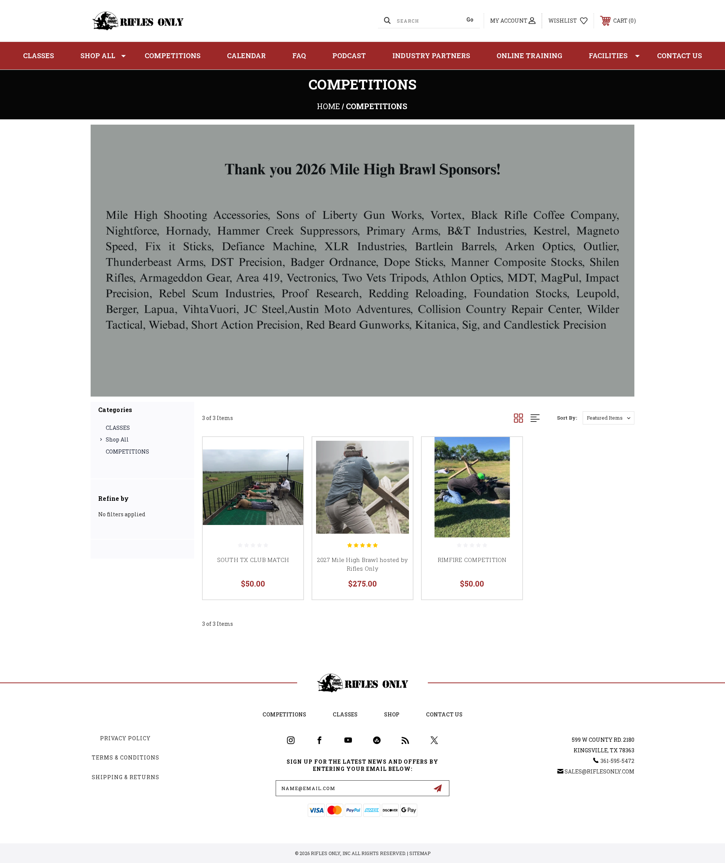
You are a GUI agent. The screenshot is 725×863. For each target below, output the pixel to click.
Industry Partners (431, 55)
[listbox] (608, 418)
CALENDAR (246, 55)
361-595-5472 (617, 760)
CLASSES (38, 55)
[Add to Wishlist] (288, 471)
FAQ (299, 55)
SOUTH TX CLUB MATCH (253, 559)
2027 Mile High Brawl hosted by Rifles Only (362, 564)
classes (345, 714)
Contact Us (679, 55)
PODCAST (349, 55)
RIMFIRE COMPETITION (472, 559)
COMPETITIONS (173, 55)
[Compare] (288, 491)
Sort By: (567, 417)
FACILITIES (608, 55)
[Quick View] (288, 452)
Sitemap (419, 853)
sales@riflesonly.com (599, 771)
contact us (444, 714)
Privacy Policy (125, 738)
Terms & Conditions (125, 757)
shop (392, 714)
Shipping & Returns (125, 777)
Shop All (97, 55)
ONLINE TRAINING (529, 55)
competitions (284, 714)
